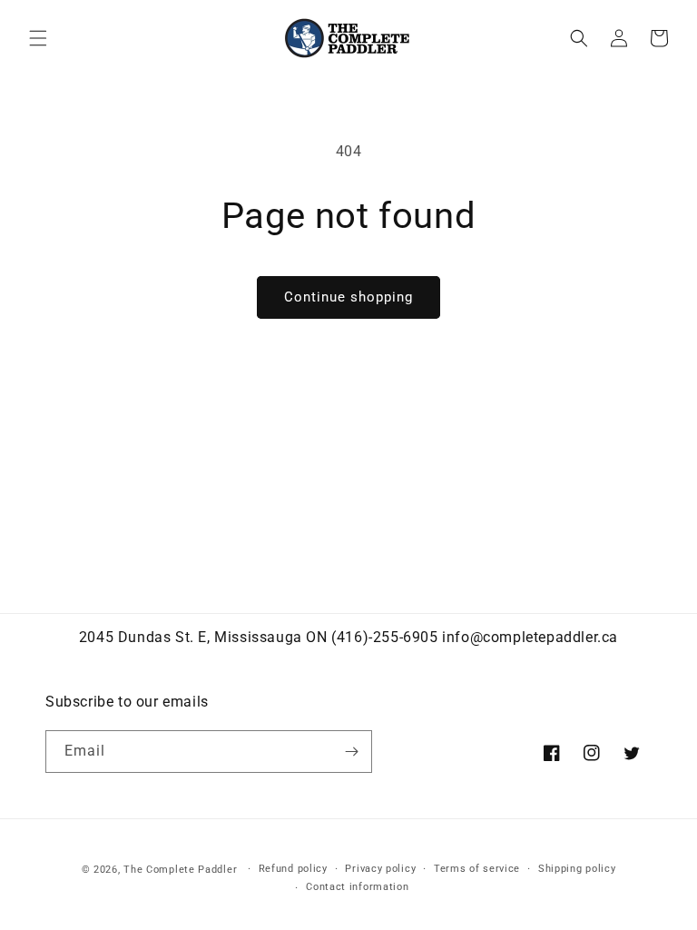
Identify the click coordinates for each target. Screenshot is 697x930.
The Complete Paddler (180, 870)
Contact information (357, 887)
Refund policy (293, 869)
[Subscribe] (351, 751)
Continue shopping (348, 297)
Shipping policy (577, 869)
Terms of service (477, 869)
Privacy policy (380, 869)
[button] (38, 38)
